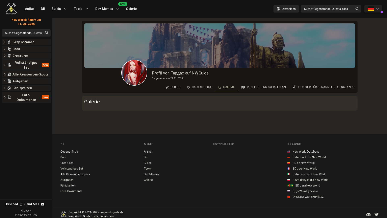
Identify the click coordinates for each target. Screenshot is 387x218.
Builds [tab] (175, 87)
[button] (368, 214)
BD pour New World (302, 168)
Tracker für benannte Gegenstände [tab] (326, 87)
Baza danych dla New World (307, 179)
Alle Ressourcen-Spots (75, 174)
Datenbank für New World (306, 157)
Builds (56, 9)
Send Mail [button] (31, 204)
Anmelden (289, 8)
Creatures (66, 163)
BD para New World (303, 185)
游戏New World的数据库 (305, 196)
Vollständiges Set (71, 168)
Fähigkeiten (68, 185)
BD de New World (301, 163)
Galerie (131, 9)
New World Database (303, 151)
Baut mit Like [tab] (202, 87)
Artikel (29, 9)
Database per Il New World (306, 174)
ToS (35, 214)
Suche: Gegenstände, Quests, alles (326, 8)
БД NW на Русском (302, 191)
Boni (63, 157)
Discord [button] (12, 204)
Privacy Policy (23, 214)
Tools (78, 9)
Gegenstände (69, 151)
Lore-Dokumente (71, 191)
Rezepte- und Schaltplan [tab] (266, 87)
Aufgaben (67, 179)
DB (43, 9)
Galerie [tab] (229, 87)
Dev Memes (109, 7)
